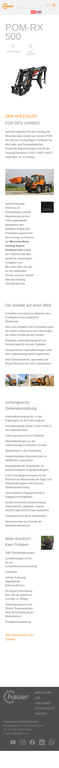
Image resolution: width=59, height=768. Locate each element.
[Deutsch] (33, 13)
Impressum (43, 692)
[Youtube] (12, 746)
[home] (8, 8)
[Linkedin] (41, 746)
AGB (37, 698)
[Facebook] (31, 746)
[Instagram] (22, 746)
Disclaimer (43, 703)
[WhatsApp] (51, 746)
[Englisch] (39, 13)
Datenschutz (45, 708)
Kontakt (41, 713)
